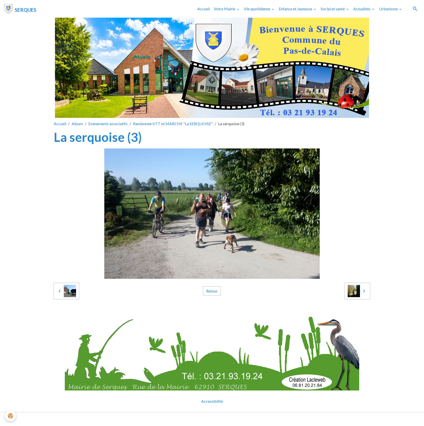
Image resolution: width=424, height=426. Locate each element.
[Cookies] (10, 415)
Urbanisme (388, 8)
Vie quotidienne (257, 8)
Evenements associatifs (108, 123)
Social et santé (333, 8)
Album (77, 123)
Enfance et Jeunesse (296, 8)
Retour (212, 291)
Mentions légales (192, 419)
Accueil (203, 8)
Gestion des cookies (229, 419)
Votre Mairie (225, 8)
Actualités (362, 8)
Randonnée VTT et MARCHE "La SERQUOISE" (173, 123)
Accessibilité (212, 401)
